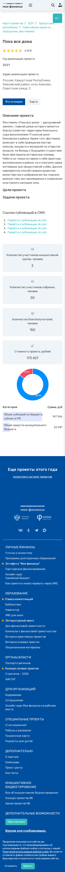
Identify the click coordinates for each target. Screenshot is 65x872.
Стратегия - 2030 (16, 673)
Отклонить (11, 866)
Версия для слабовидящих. (25, 831)
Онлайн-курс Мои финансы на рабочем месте (30, 707)
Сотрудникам (14, 700)
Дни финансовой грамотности (25, 626)
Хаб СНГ (10, 679)
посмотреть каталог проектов (32, 476)
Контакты (11, 773)
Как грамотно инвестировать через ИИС (31, 583)
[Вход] (60, 5)
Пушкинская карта (17, 735)
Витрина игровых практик (22, 642)
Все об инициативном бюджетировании (31, 792)
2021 (31, 23)
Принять (28, 866)
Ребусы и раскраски (18, 730)
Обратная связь (16, 821)
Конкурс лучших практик (22, 668)
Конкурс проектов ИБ (19, 798)
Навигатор (12, 609)
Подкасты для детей (19, 741)
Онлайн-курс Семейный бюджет (17, 576)
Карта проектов (13, 23)
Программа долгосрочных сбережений (30, 558)
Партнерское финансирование (25, 569)
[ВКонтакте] (20, 530)
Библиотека (13, 604)
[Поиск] (53, 5)
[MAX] (44, 530)
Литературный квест (19, 620)
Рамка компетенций (19, 599)
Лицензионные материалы (22, 647)
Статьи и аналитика (18, 553)
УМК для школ (14, 615)
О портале (11, 756)
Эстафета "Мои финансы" (22, 563)
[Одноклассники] (28, 530)
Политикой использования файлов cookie (26, 851)
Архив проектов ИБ (17, 803)
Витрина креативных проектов (25, 636)
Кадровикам (13, 695)
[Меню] (57, 18)
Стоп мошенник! (15, 725)
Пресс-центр (13, 767)
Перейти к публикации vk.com (27, 220)
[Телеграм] (36, 530)
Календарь (12, 762)
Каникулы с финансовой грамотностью (30, 631)
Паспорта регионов (17, 663)
